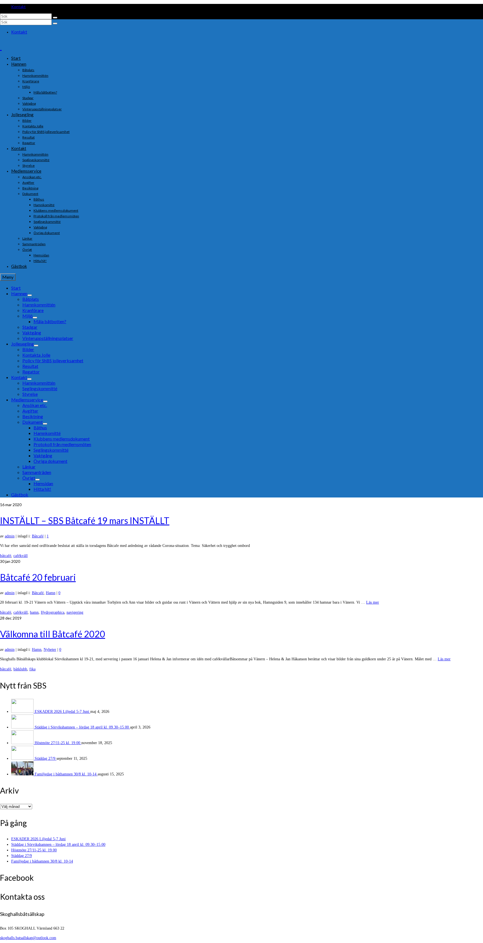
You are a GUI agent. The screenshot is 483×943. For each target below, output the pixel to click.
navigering (75, 612)
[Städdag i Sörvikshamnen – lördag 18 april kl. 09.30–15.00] (23, 727)
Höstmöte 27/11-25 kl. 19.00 (58, 743)
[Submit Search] (55, 17)
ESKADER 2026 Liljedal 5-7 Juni (62, 711)
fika (32, 669)
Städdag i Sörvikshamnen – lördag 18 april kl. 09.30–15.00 (82, 727)
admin (10, 536)
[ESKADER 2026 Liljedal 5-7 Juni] (23, 711)
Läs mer (372, 602)
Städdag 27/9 (45, 758)
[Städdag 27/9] (23, 758)
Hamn (50, 593)
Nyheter (50, 649)
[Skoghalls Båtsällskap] (241, 46)
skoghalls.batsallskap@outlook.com (28, 938)
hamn (34, 612)
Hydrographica (52, 612)
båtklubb (20, 669)
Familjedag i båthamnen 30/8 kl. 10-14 (66, 774)
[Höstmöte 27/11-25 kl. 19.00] (23, 743)
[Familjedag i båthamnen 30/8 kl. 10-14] (23, 774)
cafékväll (20, 556)
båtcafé (5, 556)
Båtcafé (38, 536)
